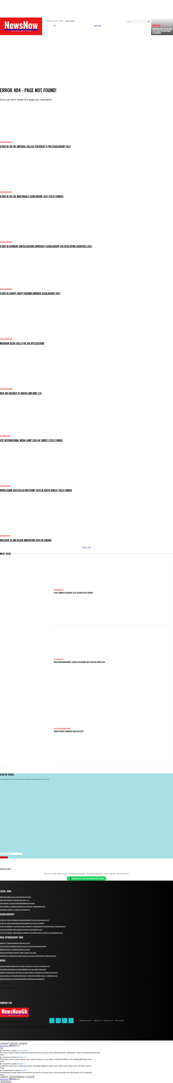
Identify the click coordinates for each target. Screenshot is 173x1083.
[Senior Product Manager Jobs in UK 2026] (26, 730)
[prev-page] (1, 768)
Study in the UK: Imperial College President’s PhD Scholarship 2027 (35, 146)
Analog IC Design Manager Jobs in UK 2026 (15, 943)
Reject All (14, 1043)
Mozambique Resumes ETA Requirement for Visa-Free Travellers (23, 969)
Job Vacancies (6, 339)
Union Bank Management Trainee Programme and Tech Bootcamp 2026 (79, 662)
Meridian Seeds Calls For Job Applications (22, 343)
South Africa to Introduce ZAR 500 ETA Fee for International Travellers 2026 (28, 976)
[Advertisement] (86, 61)
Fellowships (156, 26)
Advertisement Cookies (11, 1070)
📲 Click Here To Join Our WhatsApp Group (86, 878)
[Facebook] (51, 1020)
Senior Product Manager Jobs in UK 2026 (69, 731)
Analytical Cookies (9, 1064)
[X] (64, 1020)
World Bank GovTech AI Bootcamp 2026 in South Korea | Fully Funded (36, 490)
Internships (5, 436)
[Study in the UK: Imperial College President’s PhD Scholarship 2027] (86, 129)
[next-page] (6, 768)
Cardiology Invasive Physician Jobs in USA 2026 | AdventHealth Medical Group (28, 956)
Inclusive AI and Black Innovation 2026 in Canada (25, 540)
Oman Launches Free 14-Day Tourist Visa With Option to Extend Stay (25, 966)
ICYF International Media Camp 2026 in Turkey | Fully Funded (31, 440)
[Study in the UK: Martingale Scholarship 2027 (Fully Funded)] (86, 179)
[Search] (149, 22)
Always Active (22, 1051)
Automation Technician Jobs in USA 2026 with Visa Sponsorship (23, 946)
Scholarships (6, 142)
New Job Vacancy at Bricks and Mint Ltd (20, 393)
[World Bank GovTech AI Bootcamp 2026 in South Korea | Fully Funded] (86, 472)
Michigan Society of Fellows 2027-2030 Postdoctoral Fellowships (162, 31)
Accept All (22, 1043)
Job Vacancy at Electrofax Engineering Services (17, 903)
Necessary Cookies (9, 1051)
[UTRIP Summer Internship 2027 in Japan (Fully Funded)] (26, 591)
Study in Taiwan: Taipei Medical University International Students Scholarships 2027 (31, 933)
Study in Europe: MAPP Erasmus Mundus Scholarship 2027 (30, 293)
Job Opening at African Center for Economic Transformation (22, 906)
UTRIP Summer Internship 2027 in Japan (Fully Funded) (73, 592)
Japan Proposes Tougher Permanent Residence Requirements (22, 979)
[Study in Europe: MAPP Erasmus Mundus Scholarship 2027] (86, 276)
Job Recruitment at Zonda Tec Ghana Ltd (15, 910)
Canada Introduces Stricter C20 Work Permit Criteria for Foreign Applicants (29, 972)
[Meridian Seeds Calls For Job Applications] (86, 325)
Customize (4, 1043)
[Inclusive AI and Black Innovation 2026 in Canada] (86, 522)
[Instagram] (58, 1020)
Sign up (4, 857)
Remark (20, 1057)
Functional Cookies (9, 1057)
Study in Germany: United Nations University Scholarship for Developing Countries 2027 (46, 246)
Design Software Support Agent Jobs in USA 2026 (18, 953)
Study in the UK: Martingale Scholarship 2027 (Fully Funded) (31, 196)
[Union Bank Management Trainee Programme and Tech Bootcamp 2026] (26, 660)
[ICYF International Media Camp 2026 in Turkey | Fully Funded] (86, 422)
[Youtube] (71, 1020)
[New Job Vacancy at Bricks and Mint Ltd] (86, 375)
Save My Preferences (17, 1077)
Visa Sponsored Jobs (62, 728)
